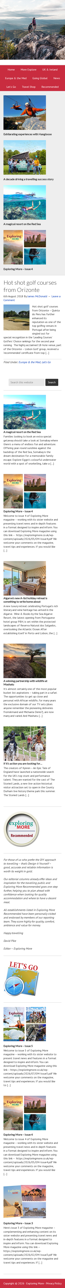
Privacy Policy (54, 1283)
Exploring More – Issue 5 (18, 1045)
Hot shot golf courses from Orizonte (30, 286)
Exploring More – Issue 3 (18, 1223)
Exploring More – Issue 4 (18, 269)
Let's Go (46, 362)
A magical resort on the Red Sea (22, 224)
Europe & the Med (29, 362)
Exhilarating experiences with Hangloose (27, 134)
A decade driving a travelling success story (28, 179)
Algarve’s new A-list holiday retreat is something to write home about (25, 599)
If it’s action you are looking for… (22, 763)
